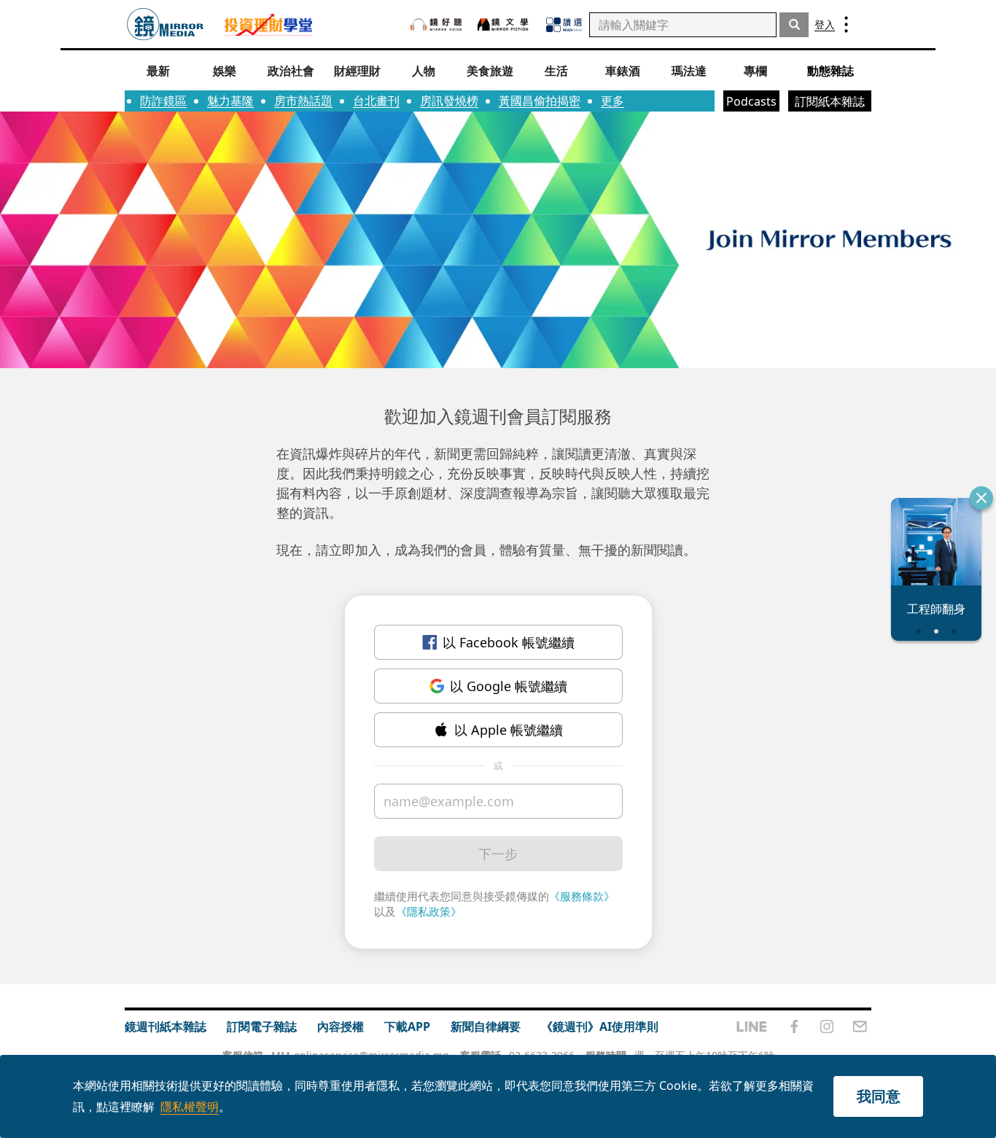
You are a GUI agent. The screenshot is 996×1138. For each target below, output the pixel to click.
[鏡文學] (505, 24)
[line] (752, 1026)
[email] (860, 1026)
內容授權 (340, 1026)
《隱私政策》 (429, 911)
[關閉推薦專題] (981, 498)
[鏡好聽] (436, 24)
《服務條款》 (582, 896)
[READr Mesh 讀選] (564, 24)
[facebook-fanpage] (794, 1026)
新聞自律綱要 (486, 1026)
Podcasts (751, 101)
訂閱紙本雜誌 (830, 101)
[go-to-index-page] (165, 24)
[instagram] (827, 1026)
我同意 (878, 1096)
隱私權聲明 (189, 1107)
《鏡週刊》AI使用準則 (599, 1026)
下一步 (498, 853)
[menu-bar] (846, 24)
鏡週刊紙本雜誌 (165, 1026)
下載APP (407, 1026)
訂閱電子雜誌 (262, 1026)
